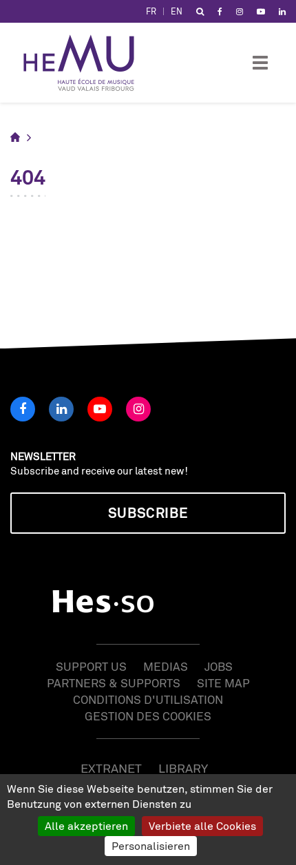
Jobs (218, 666)
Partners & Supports (113, 683)
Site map (223, 683)
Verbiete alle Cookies (202, 826)
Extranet (111, 767)
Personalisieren (151, 846)
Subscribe (148, 512)
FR (151, 11)
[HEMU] (85, 63)
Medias (165, 666)
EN (176, 11)
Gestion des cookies (148, 716)
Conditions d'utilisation (148, 699)
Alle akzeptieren (86, 826)
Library (183, 767)
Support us (91, 666)
